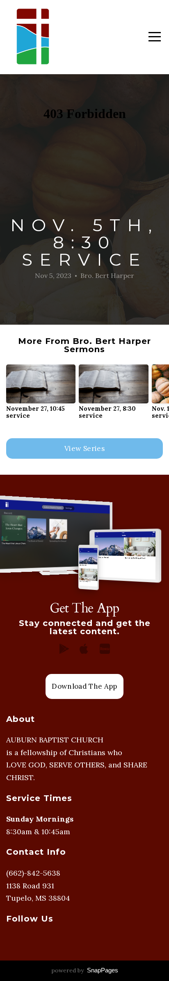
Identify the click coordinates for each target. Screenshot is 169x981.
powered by (84, 970)
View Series (84, 448)
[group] (40, 395)
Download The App (84, 686)
